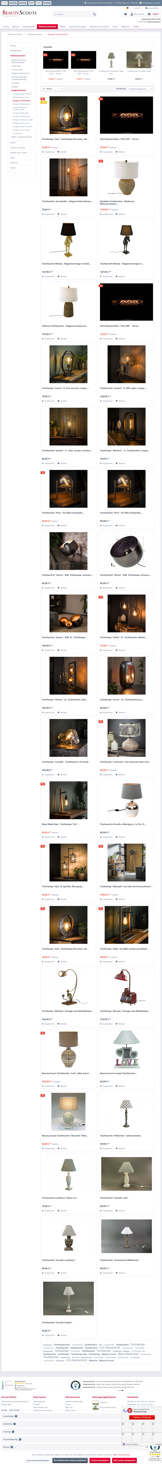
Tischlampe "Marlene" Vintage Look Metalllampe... (67, 1011)
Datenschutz (70, 1410)
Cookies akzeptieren (100, 1460)
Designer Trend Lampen (21, 130)
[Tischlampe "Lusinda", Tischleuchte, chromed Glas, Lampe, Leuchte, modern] (68, 738)
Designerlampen (19, 90)
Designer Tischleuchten (22, 101)
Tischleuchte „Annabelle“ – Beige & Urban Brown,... (67, 201)
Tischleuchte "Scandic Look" (139, 71)
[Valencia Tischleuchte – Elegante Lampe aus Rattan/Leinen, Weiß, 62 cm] (68, 302)
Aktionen (14, 163)
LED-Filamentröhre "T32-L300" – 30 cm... (83, 72)
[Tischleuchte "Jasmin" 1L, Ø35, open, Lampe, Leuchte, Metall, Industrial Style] (126, 364)
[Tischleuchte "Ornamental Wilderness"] (126, 1236)
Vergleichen (49, 152)
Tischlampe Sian (62, 1344)
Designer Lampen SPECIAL (22, 94)
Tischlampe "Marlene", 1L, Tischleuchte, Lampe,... (125, 450)
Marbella (76, 1357)
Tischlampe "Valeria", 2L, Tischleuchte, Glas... (65, 699)
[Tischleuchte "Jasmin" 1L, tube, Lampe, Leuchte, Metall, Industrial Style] (68, 426)
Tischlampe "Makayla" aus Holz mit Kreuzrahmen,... (126, 886)
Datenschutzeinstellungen (38, 1460)
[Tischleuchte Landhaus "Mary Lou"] (111, 60)
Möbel (13, 142)
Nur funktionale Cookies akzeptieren (70, 1460)
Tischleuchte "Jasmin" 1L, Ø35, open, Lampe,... (123, 388)
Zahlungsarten (39, 1401)
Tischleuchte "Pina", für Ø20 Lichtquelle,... (63, 513)
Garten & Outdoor (17, 147)
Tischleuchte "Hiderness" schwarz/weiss (120, 1135)
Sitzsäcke (15, 83)
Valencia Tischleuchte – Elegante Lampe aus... (65, 326)
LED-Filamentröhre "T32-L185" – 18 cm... (55, 72)
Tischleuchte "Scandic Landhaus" (59, 1260)
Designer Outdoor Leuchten (22, 126)
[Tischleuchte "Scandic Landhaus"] (68, 1236)
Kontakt (36, 1404)
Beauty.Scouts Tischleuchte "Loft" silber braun (65, 1073)
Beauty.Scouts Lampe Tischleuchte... (118, 1073)
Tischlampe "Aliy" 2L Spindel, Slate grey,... (63, 886)
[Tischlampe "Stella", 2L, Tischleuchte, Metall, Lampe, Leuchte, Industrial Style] (126, 613)
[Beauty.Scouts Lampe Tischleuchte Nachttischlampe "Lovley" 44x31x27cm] (126, 1049)
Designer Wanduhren (21, 73)
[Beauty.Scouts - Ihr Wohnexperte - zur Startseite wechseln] (20, 14)
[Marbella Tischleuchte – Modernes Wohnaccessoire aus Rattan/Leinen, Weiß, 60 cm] (126, 177)
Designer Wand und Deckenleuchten (20, 108)
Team (12, 157)
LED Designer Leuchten (21, 97)
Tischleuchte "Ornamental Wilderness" (119, 1260)
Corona (68, 1404)
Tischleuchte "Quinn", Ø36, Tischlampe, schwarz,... (125, 575)
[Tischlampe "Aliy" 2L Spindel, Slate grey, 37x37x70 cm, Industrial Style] (68, 862)
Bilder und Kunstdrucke (22, 137)
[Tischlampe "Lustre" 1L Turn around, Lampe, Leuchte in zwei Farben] (68, 364)
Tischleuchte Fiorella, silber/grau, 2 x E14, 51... (123, 824)
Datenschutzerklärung (154, 21)
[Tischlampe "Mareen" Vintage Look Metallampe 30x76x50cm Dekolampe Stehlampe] (126, 987)
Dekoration (16, 66)
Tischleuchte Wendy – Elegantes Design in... (122, 263)
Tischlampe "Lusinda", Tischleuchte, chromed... (66, 762)
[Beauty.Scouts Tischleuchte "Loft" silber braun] (68, 1049)
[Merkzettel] (125, 14)
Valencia (93, 1360)
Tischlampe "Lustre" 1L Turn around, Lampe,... (65, 388)
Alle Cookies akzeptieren (124, 1460)
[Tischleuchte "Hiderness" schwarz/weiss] (126, 1112)
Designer (126, 1351)
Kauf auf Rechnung (108, 1407)
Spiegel (15, 86)
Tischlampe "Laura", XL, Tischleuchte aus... (122, 699)
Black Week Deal (128, 1354)
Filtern (49, 89)
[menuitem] (74, 14)
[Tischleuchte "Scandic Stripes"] (68, 1298)
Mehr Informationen (121, 1455)
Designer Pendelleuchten (22, 104)
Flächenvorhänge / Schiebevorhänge (19, 78)
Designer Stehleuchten (21, 113)
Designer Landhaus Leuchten (23, 120)
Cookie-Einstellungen (74, 1401)
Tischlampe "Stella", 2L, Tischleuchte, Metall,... (123, 637)
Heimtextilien (16, 50)
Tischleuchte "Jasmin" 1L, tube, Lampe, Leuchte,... (67, 450)
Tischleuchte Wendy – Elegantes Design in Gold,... (66, 263)
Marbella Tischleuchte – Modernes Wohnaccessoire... (117, 202)
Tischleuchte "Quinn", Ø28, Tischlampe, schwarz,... (67, 575)
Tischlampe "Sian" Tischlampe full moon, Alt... (65, 139)
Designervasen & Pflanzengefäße (19, 61)
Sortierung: (121, 88)
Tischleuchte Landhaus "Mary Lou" (111, 72)
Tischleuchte (77, 1345)
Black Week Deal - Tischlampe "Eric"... (61, 824)
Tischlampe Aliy (79, 1354)
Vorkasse (103, 1402)
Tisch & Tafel (17, 69)
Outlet (13, 168)
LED (100, 1345)
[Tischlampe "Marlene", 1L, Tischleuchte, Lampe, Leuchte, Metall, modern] (126, 426)
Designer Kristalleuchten (21, 116)
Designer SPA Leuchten (21, 123)
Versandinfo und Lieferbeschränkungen (42, 1409)
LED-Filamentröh (110, 1347)
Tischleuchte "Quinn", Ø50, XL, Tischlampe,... (65, 637)
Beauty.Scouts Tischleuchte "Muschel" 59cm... (65, 1135)
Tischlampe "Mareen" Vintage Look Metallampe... (125, 1011)
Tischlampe (47, 1345)
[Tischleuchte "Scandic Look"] (139, 60)
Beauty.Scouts (109, 1354)
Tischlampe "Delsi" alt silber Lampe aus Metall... (124, 949)
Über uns (69, 1407)
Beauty (13, 45)
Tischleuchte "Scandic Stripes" (57, 1322)
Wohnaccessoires (17, 55)
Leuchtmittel (17, 133)
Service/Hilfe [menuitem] (153, 8)
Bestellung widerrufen (151, 19)
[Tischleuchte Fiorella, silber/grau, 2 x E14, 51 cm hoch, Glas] (126, 800)
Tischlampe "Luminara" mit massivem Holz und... (125, 762)
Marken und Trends (18, 152)
